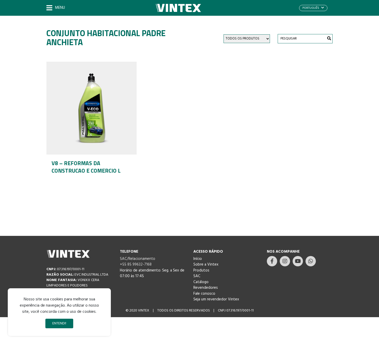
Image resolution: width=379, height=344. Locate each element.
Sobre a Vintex (205, 264)
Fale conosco (204, 294)
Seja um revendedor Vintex (216, 299)
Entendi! (59, 323)
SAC (196, 276)
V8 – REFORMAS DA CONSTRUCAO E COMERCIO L (86, 167)
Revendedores (205, 288)
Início (197, 259)
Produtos (201, 270)
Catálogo (201, 282)
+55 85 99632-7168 (136, 264)
